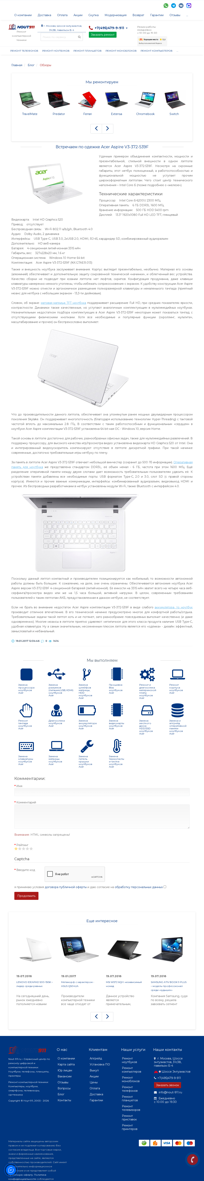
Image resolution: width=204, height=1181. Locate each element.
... (187, 15)
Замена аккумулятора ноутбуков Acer (88, 724)
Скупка (93, 15)
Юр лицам (65, 1070)
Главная (16, 65)
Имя (19, 786)
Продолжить (26, 896)
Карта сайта (66, 1064)
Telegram (173, 5)
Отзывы (175, 15)
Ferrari (87, 114)
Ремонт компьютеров (157, 50)
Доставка (44, 15)
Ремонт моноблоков (121, 50)
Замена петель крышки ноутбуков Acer (85, 761)
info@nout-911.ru (170, 1092)
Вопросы (64, 1088)
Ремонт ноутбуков (56, 50)
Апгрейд (96, 1058)
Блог (61, 1094)
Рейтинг (22, 845)
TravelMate (29, 114)
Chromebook (145, 114)
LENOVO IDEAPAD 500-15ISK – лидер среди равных (34, 984)
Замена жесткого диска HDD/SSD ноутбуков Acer (146, 727)
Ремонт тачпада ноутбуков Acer (25, 724)
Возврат (138, 15)
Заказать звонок (167, 1085)
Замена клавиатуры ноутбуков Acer (25, 760)
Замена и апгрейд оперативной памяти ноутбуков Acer (177, 727)
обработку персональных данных (139, 887)
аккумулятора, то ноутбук (174, 607)
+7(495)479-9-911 (169, 1078)
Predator (59, 114)
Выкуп (94, 1070)
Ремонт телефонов (24, 50)
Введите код (25, 870)
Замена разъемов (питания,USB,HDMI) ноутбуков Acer (61, 690)
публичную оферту (20, 1174)
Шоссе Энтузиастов (176, 1071)
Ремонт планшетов (88, 50)
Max (188, 5)
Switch (174, 114)
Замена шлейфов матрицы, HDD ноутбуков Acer (85, 691)
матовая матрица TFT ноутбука (63, 303)
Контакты (64, 1100)
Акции (78, 15)
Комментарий (26, 802)
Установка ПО (100, 1064)
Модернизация (116, 15)
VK (181, 5)
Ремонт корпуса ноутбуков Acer (176, 688)
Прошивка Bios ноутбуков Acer (116, 688)
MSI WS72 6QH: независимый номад (124, 984)
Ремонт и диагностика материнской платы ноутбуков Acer (147, 691)
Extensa (116, 114)
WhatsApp (166, 5)
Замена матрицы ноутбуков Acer (55, 760)
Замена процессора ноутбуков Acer (26, 688)
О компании (23, 15)
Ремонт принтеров (129, 1127)
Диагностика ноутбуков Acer (57, 723)
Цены (94, 1082)
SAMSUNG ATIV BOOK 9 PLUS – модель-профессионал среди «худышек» (168, 986)
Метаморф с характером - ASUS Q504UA (77, 984)
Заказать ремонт (103, 34)
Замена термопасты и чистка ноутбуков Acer (116, 761)
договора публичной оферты (66, 887)
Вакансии (65, 1076)
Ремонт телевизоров (131, 1108)
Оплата (62, 15)
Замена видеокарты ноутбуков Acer (116, 724)
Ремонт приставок (129, 1117)
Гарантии (157, 15)
